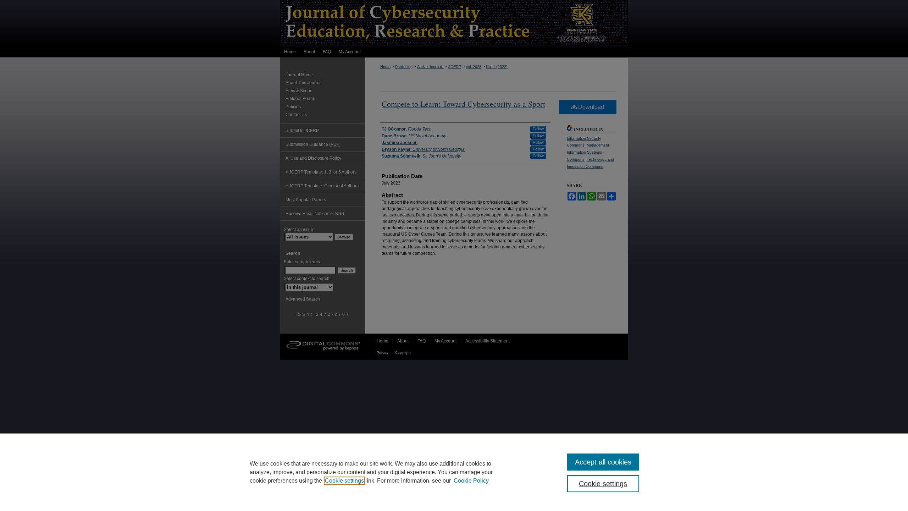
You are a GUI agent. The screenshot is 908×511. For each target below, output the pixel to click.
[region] (454, 472)
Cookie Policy (471, 481)
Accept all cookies (603, 462)
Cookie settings (344, 481)
